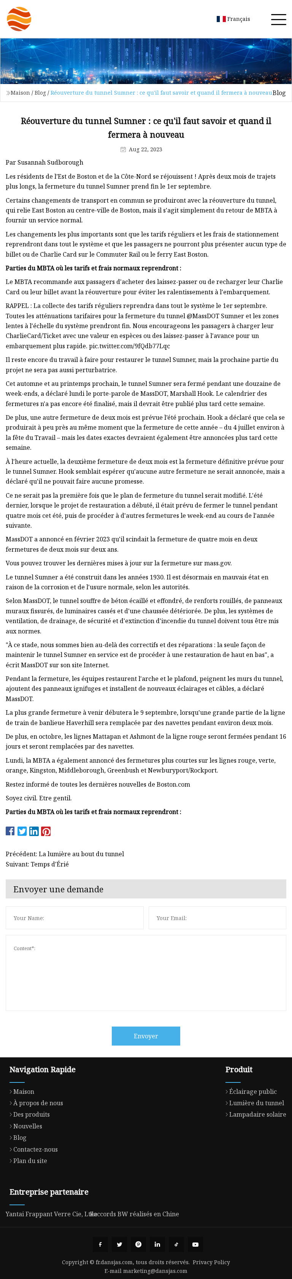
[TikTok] (176, 1244)
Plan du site (30, 1161)
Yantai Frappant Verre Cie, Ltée (51, 1214)
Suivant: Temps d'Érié (37, 864)
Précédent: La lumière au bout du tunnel (65, 854)
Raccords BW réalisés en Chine (134, 1214)
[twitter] (119, 1244)
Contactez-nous (35, 1149)
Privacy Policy (211, 1262)
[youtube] (195, 1244)
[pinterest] (138, 1244)
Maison (20, 92)
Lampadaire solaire (257, 1114)
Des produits (31, 1114)
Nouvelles (27, 1126)
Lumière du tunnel (256, 1103)
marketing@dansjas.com (155, 1270)
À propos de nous (38, 1103)
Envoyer (146, 1036)
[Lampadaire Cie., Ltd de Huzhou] (19, 19)
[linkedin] (157, 1244)
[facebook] (100, 1244)
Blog (40, 92)
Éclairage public (253, 1091)
